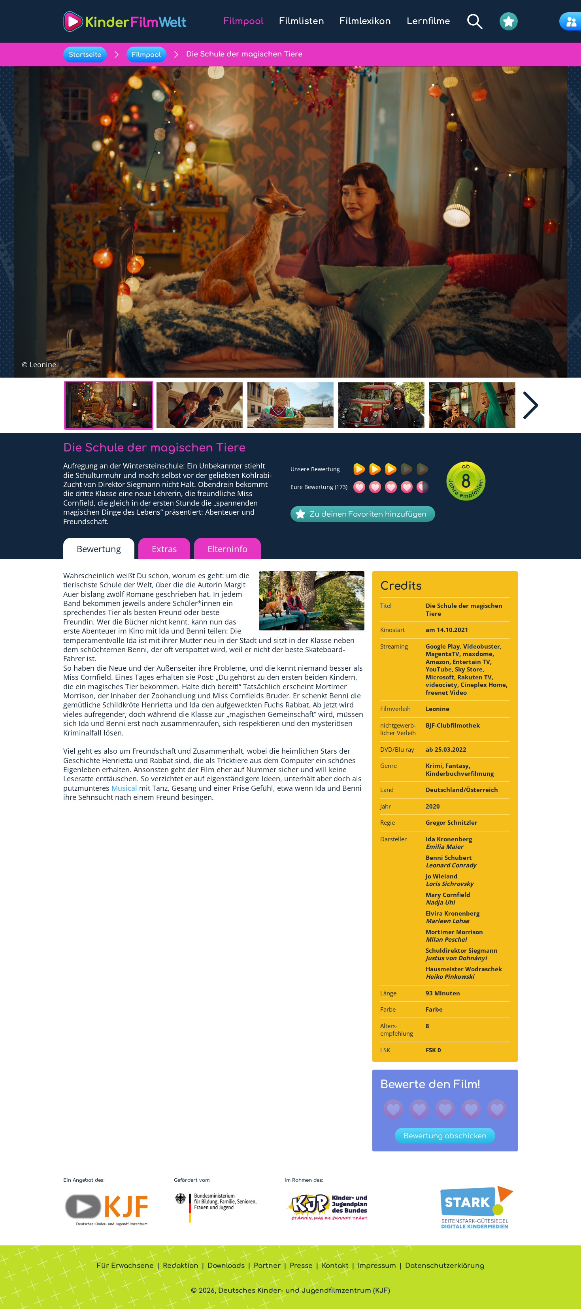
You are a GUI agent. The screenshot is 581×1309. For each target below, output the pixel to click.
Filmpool (146, 54)
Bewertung (99, 549)
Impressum (377, 1266)
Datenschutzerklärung (444, 1266)
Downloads (226, 1266)
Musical (124, 788)
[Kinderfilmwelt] (125, 21)
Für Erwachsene (125, 1266)
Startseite (85, 54)
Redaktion (180, 1266)
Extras (164, 549)
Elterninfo (227, 549)
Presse (301, 1266)
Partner (267, 1266)
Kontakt (335, 1266)
